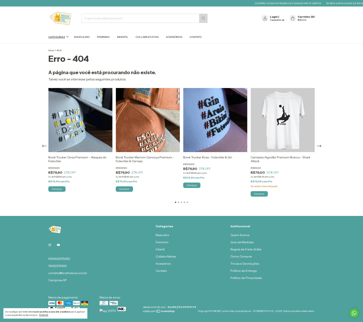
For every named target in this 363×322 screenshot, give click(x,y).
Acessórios (174, 36)
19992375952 (57, 266)
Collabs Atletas (147, 36)
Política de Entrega (243, 271)
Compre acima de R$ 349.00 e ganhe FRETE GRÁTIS (282, 3)
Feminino (103, 36)
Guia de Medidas (242, 242)
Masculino (82, 36)
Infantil (122, 36)
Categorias (56, 36)
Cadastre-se (277, 19)
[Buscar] (203, 18)
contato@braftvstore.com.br (67, 273)
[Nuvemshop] (159, 312)
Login (274, 16)
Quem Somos (239, 235)
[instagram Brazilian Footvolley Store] (49, 245)
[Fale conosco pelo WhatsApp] (354, 313)
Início (51, 50)
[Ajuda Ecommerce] (169, 307)
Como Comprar (241, 256)
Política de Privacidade (246, 278)
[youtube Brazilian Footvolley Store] (58, 245)
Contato (195, 36)
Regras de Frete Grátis (245, 249)
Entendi (43, 315)
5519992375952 (59, 259)
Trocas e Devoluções (244, 263)
